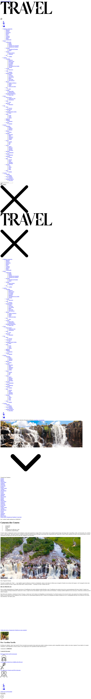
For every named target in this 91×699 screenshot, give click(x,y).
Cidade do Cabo (12, 98)
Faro (9, 165)
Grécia (7, 145)
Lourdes (10, 141)
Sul (6, 55)
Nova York (11, 79)
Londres (10, 157)
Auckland (11, 177)
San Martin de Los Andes (14, 66)
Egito (7, 100)
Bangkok (10, 121)
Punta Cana (11, 94)
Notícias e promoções (7, 28)
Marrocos (8, 103)
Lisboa (10, 167)
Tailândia (8, 120)
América (5, 57)
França (7, 140)
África (4, 96)
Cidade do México (12, 82)
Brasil (4, 40)
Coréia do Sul (9, 109)
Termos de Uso (4, 691)
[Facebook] (3, 22)
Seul (9, 110)
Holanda (7, 151)
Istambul (10, 123)
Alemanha (8, 126)
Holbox (10, 84)
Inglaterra (8, 156)
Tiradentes (11, 54)
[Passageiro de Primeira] (7, 682)
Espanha (7, 133)
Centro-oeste (8, 42)
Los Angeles (11, 76)
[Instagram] (3, 23)
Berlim (10, 127)
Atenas (10, 146)
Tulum (10, 85)
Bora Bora (11, 180)
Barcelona (11, 134)
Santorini (10, 149)
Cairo (10, 102)
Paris (10, 143)
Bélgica (7, 131)
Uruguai (7, 90)
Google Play (41, 420)
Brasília (10, 44)
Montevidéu (11, 91)
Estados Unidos (9, 73)
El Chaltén (11, 63)
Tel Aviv (10, 108)
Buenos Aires (11, 61)
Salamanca (11, 137)
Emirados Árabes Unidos (11, 111)
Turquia (7, 122)
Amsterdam (11, 152)
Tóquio (10, 117)
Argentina (8, 58)
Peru (7, 87)
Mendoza (10, 64)
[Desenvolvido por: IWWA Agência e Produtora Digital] (3, 694)
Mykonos (11, 147)
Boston (10, 74)
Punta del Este (12, 92)
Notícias (7, 31)
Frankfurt (10, 128)
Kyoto (10, 115)
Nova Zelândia (9, 176)
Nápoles (10, 159)
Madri (10, 135)
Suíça (7, 170)
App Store (36, 420)
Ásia (4, 105)
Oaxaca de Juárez (12, 86)
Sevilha (10, 139)
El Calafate (11, 62)
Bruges (10, 132)
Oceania (5, 173)
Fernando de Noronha (13, 49)
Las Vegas (11, 75)
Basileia (10, 171)
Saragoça (10, 138)
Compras (8, 36)
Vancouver (11, 69)
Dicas (7, 34)
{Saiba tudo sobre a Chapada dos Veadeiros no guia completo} (14, 630)
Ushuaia (10, 67)
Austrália (8, 174)
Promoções (8, 32)
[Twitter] (4, 25)
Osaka (10, 116)
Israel (7, 106)
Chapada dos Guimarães (14, 45)
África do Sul (9, 97)
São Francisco (11, 80)
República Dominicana (11, 93)
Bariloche (11, 60)
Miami (10, 78)
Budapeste (11, 155)
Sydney (10, 175)
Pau (9, 144)
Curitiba (10, 56)
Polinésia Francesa (10, 179)
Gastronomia (8, 39)
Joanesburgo (11, 99)
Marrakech (11, 104)
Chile (7, 70)
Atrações (8, 37)
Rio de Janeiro (12, 52)
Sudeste (7, 51)
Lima (10, 88)
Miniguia (8, 30)
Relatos (7, 33)
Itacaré (10, 50)
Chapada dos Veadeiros (13, 46)
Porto (10, 168)
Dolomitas (11, 163)
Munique (10, 129)
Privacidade (9, 691)
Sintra (10, 169)
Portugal (7, 164)
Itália (7, 158)
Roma (10, 161)
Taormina (11, 162)
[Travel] (26, 17)
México (7, 81)
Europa (4, 125)
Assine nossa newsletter (6, 1)
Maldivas (8, 119)
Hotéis (7, 38)
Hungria (7, 153)
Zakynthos (11, 150)
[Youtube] (4, 26)
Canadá (7, 68)
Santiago (10, 72)
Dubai (10, 112)
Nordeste (8, 48)
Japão (7, 114)
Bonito (10, 43)
